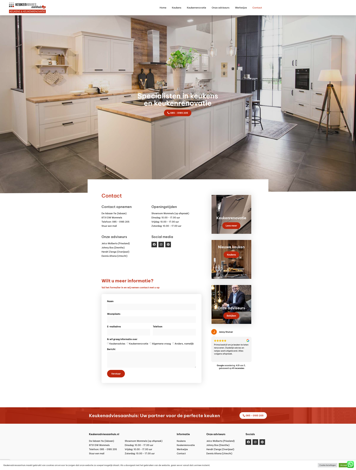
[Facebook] (154, 244)
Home (163, 7)
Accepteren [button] (345, 465)
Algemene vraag (161, 343)
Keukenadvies (117, 343)
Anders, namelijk (184, 343)
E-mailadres (114, 326)
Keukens (176, 7)
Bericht (111, 349)
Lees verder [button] (219, 357)
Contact (257, 7)
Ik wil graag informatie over (122, 339)
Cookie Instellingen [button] (327, 465)
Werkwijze (241, 7)
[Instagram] (161, 244)
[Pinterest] (168, 244)
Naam (110, 301)
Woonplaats (113, 313)
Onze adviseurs (220, 7)
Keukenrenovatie (196, 7)
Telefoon (157, 326)
